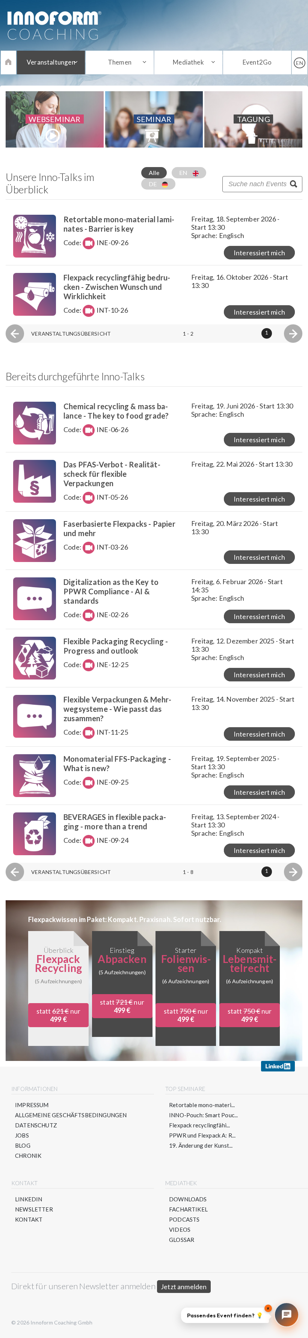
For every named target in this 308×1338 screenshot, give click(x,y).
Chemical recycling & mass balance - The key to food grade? (116, 411)
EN (184, 172)
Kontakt (28, 1219)
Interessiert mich (259, 253)
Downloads (188, 1199)
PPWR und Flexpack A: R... (202, 1135)
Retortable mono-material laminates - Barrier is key (118, 224)
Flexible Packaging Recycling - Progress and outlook (115, 646)
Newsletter (34, 1209)
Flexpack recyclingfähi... (199, 1125)
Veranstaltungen (51, 62)
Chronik (28, 1155)
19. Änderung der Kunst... (201, 1145)
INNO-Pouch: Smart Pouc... (203, 1115)
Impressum (32, 1104)
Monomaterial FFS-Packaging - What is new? (117, 763)
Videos (179, 1229)
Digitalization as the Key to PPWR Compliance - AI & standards (111, 591)
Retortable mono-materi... (202, 1104)
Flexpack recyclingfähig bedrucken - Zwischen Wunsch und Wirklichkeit (116, 287)
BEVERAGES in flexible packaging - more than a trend (114, 821)
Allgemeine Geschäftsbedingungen (71, 1115)
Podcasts (184, 1219)
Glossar (181, 1239)
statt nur (58, 1015)
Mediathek (188, 62)
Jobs (22, 1135)
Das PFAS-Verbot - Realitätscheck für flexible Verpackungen (111, 474)
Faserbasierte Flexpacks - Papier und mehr (119, 528)
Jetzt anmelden (184, 1286)
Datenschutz (36, 1125)
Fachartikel (188, 1209)
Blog (22, 1145)
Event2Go (257, 62)
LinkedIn (28, 1199)
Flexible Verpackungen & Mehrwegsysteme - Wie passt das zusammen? (117, 709)
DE (153, 183)
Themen (119, 62)
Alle (154, 172)
